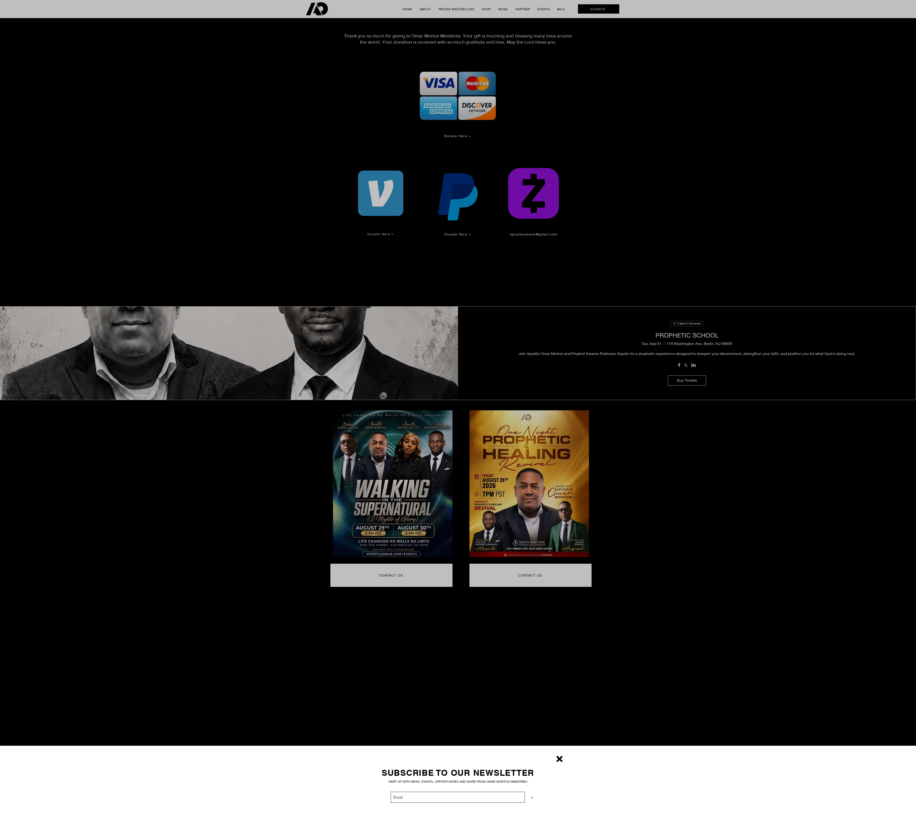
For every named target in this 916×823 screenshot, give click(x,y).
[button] (559, 758)
